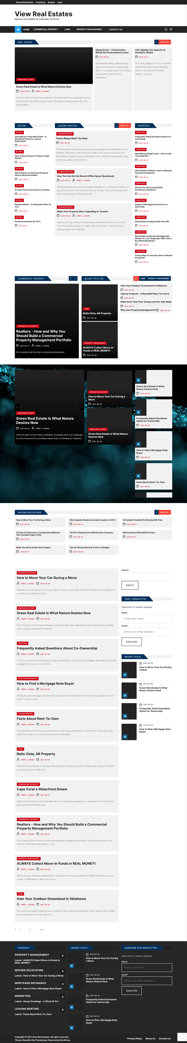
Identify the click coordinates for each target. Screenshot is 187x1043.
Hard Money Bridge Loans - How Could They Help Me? (153, 154)
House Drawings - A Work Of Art (40, 1001)
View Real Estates (43, 14)
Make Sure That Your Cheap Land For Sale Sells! (146, 301)
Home (26, 29)
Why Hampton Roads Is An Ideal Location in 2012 (92, 520)
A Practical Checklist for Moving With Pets (142, 520)
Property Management (89, 29)
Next (42, 929)
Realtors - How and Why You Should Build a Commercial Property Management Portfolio (62, 826)
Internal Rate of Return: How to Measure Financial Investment (153, 171)
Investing (40, 2)
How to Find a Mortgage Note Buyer (152, 451)
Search (125, 570)
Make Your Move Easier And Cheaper (33, 547)
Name (124, 612)
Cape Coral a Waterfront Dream (42, 789)
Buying (51, 2)
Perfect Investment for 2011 (28, 221)
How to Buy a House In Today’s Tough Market (32, 157)
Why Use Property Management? (138, 310)
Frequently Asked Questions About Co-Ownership (153, 137)
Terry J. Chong (42, 91)
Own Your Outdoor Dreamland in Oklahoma (143, 285)
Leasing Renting (65, 134)
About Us (150, 1038)
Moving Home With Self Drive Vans (139, 532)
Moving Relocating (27, 573)
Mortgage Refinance (27, 678)
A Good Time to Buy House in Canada (32, 190)
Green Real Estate (24, 2)
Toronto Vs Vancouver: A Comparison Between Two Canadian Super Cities (38, 533)
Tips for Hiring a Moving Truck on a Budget (89, 547)
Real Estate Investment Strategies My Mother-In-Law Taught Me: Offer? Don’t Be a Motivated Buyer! (153, 238)
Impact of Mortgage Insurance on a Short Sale (151, 205)
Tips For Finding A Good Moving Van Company (91, 532)
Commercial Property (46, 29)
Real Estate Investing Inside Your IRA (152, 221)
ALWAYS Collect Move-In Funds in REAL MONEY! (56, 863)
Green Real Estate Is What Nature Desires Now (43, 86)
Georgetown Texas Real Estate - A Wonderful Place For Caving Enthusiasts (30, 138)
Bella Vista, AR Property (36, 754)
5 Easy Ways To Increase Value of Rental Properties (153, 256)
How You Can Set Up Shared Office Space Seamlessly (85, 176)
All (136, 278)
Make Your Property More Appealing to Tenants (82, 211)
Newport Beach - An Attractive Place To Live (33, 205)
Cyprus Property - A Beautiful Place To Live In (144, 293)
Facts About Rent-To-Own (71, 138)
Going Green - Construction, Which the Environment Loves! (112, 51)
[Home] (18, 29)
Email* (125, 626)
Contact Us (115, 29)
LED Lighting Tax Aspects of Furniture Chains (150, 51)
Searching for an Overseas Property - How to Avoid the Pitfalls (32, 174)
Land (59, 2)
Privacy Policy (134, 1038)
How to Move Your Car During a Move (33, 520)
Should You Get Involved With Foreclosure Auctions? (149, 188)
